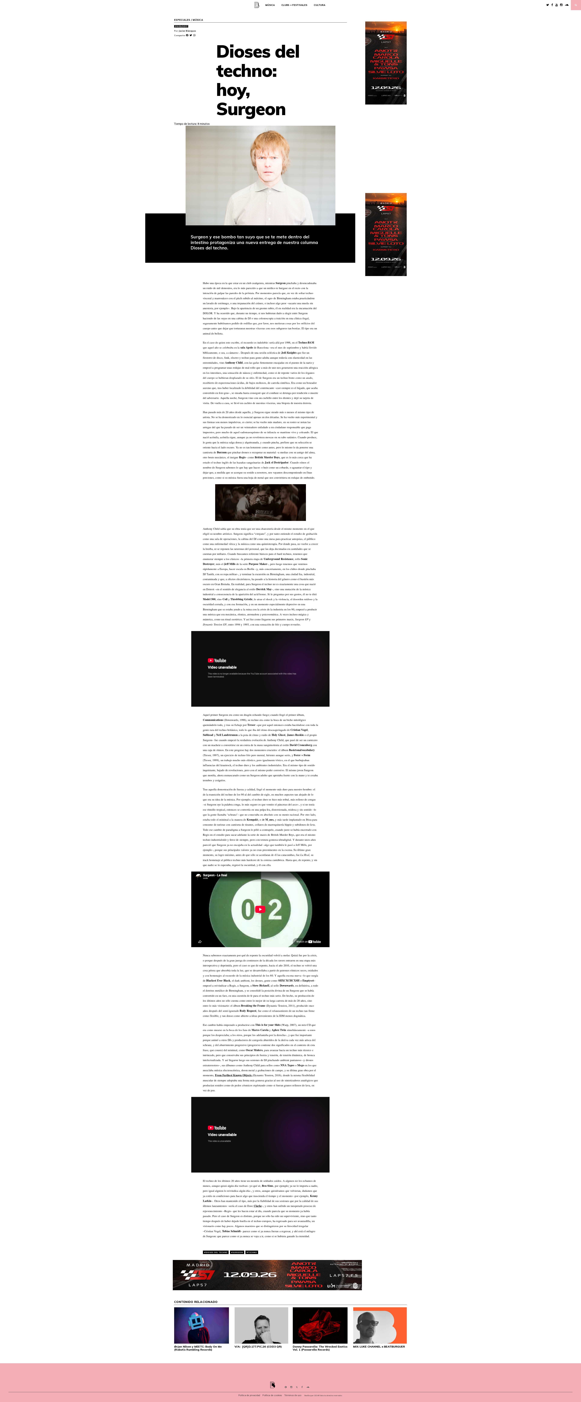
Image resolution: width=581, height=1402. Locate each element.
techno (252, 1252)
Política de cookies (272, 1395)
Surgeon (238, 1252)
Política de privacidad (249, 1395)
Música (270, 5)
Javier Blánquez (187, 31)
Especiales (182, 19)
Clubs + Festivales (294, 5)
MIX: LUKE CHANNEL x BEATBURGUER (379, 1346)
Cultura (319, 5)
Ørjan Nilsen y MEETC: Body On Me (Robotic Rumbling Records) (198, 1348)
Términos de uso (292, 1395)
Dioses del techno (216, 1252)
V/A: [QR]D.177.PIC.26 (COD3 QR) (258, 1346)
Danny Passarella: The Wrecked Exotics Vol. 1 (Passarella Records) (320, 1348)
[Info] (286, 1387)
